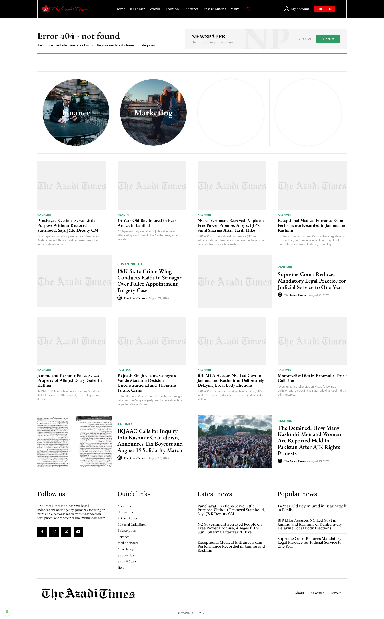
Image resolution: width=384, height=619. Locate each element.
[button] (248, 9)
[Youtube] (78, 532)
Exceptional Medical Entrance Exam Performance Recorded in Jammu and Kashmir (312, 225)
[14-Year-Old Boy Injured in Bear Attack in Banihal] (152, 185)
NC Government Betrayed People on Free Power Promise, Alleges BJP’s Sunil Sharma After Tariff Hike (231, 225)
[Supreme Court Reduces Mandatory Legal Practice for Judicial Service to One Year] (235, 281)
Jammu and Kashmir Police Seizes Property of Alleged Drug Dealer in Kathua (69, 380)
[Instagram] (54, 532)
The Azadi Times (134, 298)
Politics (124, 369)
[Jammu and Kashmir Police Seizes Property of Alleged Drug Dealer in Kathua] (71, 341)
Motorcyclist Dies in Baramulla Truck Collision (312, 378)
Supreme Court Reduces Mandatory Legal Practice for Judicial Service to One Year (312, 280)
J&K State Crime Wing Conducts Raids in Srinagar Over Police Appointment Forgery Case (149, 280)
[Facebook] (42, 532)
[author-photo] (120, 297)
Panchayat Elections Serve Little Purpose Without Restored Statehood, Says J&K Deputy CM (67, 225)
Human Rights (129, 264)
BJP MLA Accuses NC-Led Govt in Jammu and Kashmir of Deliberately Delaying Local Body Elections (231, 380)
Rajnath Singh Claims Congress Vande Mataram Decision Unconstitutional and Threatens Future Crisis (147, 382)
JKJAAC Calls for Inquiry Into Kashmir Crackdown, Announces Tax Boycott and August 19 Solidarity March (150, 440)
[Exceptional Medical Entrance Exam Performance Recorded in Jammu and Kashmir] (312, 185)
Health (123, 214)
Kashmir (44, 214)
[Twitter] (66, 532)
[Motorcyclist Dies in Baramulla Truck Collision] (312, 341)
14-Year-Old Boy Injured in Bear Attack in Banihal (147, 222)
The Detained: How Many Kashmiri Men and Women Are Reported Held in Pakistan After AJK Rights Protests (309, 440)
